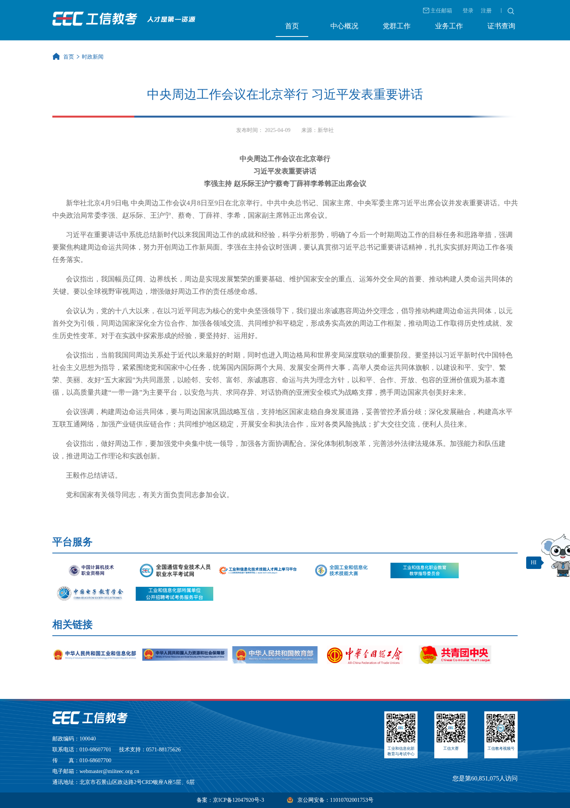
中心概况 (344, 26)
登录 (468, 11)
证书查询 (501, 26)
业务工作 (449, 26)
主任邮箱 (441, 11)
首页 (292, 26)
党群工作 (397, 26)
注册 (486, 11)
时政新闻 (93, 57)
